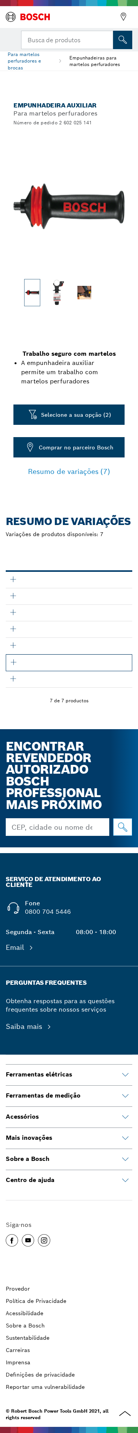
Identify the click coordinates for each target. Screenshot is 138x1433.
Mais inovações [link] (29, 1138)
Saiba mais (25, 1026)
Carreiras (18, 1350)
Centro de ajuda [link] (30, 1180)
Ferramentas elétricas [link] (39, 1074)
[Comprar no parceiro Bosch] (122, 827)
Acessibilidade (24, 1313)
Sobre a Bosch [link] (27, 1159)
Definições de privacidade (40, 1374)
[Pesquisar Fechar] (106, 39)
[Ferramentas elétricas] (125, 1075)
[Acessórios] (125, 1117)
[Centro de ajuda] (125, 1180)
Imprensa (18, 1362)
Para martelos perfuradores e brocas (24, 60)
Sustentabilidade (27, 1337)
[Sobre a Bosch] (125, 1159)
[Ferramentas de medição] (125, 1096)
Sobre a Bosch (25, 1325)
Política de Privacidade (36, 1301)
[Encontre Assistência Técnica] (123, 17)
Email (16, 947)
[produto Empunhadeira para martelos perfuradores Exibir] (13, 579)
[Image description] (32, 292)
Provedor (18, 1288)
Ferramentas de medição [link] (43, 1095)
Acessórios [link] (22, 1117)
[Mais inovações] (125, 1138)
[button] (12, 1240)
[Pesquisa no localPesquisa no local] (122, 40)
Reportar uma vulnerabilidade (45, 1386)
